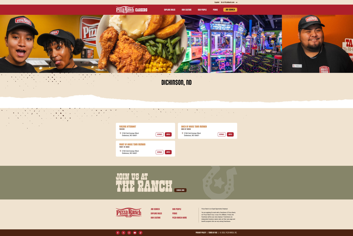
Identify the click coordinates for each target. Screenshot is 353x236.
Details (160, 134)
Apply (169, 134)
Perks (215, 10)
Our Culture (186, 10)
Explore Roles (169, 10)
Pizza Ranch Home (179, 218)
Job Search (230, 10)
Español (217, 2)
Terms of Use (212, 233)
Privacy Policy (201, 233)
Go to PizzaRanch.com (227, 2)
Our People (202, 10)
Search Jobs (180, 190)
